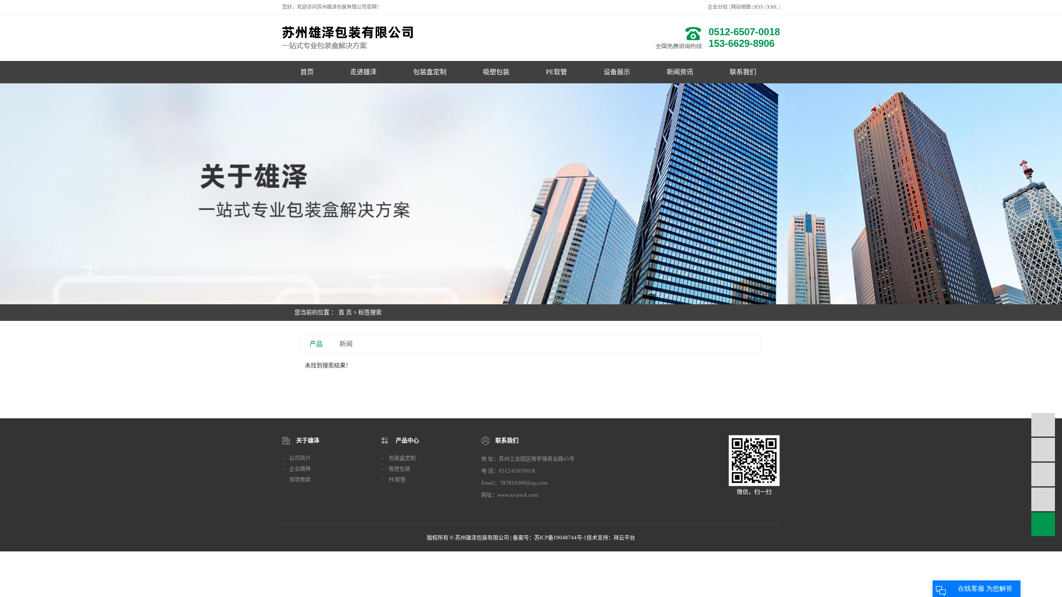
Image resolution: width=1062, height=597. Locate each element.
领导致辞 (300, 479)
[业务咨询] (1043, 425)
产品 (316, 343)
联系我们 (743, 71)
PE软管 (556, 71)
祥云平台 (624, 537)
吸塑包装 (496, 71)
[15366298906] (1043, 449)
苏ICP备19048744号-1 (560, 537)
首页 (307, 71)
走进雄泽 (363, 71)
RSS (758, 7)
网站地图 (741, 7)
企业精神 (300, 469)
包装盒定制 (429, 71)
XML (772, 7)
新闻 (346, 343)
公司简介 (300, 458)
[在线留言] (1043, 499)
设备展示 (617, 71)
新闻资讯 (680, 71)
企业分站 (718, 7)
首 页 (345, 312)
